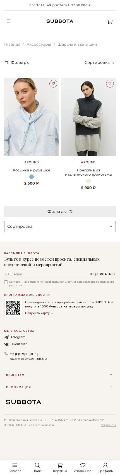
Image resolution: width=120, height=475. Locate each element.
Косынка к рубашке (31, 170)
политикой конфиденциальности (51, 281)
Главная (12, 44)
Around (31, 162)
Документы (108, 424)
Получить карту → (39, 313)
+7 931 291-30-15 (24, 353)
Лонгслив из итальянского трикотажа (88, 172)
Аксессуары (39, 44)
